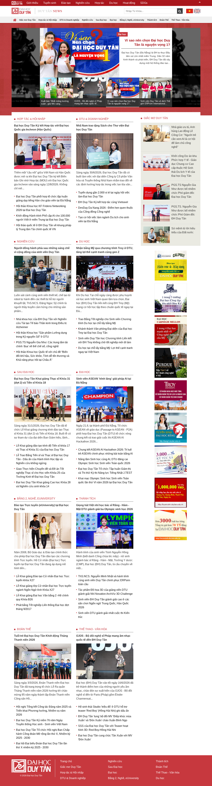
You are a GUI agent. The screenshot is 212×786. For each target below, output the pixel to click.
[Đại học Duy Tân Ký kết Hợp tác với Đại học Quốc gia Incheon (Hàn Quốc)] (42, 150)
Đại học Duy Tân (34, 775)
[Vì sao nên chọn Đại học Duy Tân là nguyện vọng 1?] (79, 53)
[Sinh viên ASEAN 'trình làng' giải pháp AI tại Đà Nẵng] (104, 404)
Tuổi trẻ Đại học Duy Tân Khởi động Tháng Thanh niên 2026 (41, 637)
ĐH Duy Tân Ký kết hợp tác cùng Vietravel (103, 202)
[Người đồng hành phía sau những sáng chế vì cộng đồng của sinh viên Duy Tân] (42, 273)
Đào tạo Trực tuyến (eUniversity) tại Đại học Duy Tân (41, 507)
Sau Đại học (101, 20)
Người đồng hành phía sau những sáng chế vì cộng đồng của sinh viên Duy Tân (42, 250)
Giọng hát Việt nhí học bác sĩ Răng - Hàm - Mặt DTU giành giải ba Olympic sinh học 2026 (104, 507)
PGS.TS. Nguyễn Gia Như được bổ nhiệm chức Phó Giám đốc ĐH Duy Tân (184, 212)
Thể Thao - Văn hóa (180, 20)
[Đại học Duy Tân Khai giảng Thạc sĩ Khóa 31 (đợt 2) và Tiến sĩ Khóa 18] (42, 404)
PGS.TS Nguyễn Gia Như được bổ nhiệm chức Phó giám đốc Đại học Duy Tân (183, 191)
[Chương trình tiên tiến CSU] (171, 266)
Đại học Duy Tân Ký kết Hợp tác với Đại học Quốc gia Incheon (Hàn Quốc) (41, 127)
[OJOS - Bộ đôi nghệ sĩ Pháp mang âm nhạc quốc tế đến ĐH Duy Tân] (104, 661)
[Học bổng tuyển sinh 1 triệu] (171, 493)
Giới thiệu (32, 2)
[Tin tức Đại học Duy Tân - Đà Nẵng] (37, 10)
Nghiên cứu (87, 20)
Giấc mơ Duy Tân (27, 20)
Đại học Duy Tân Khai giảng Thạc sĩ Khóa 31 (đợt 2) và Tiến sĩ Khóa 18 (42, 380)
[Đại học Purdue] (171, 363)
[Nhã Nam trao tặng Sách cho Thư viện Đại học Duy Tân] (104, 150)
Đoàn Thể (164, 20)
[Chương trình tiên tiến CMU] (171, 330)
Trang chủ (66, 761)
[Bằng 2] (171, 428)
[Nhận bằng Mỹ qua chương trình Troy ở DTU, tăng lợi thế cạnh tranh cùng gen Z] (104, 273)
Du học (84, 241)
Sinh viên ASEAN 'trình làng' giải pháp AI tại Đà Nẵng (103, 380)
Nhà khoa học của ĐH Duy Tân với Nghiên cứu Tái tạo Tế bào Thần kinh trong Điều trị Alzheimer (41, 323)
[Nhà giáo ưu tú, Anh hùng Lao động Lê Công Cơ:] (156, 133)
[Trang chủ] (14, 20)
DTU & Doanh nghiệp (69, 20)
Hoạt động (129, 2)
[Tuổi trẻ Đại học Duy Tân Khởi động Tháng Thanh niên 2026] (42, 661)
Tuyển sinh (49, 2)
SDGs (143, 2)
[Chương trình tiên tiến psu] (171, 298)
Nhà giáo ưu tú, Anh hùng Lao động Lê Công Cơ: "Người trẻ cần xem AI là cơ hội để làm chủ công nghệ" (183, 137)
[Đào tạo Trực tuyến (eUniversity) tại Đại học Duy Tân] (42, 530)
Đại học (113, 20)
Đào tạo (66, 2)
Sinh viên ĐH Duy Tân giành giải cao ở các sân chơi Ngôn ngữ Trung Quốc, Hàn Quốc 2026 (103, 603)
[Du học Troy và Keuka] (171, 395)
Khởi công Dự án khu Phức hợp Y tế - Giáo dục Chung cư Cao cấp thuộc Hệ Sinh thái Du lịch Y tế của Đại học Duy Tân (184, 166)
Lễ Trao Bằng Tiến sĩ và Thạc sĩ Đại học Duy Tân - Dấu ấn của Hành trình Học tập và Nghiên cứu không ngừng (42, 459)
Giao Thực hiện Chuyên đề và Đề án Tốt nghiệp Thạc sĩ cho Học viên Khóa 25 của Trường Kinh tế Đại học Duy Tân (40, 472)
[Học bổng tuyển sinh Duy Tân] (171, 525)
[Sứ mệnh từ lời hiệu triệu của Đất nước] (156, 234)
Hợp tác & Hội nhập (47, 20)
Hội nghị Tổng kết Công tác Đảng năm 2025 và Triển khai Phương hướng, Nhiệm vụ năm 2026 (43, 710)
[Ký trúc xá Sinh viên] (171, 460)
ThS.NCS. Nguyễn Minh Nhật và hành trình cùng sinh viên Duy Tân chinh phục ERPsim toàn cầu (104, 580)
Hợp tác (99, 2)
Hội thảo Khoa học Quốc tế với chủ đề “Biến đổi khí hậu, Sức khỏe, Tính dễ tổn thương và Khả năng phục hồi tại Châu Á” (42, 356)
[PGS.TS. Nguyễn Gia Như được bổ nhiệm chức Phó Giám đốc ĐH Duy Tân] (156, 212)
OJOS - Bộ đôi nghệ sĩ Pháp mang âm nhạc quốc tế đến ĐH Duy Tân (103, 637)
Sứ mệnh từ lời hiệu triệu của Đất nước (183, 230)
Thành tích (152, 20)
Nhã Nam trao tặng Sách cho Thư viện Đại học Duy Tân (102, 127)
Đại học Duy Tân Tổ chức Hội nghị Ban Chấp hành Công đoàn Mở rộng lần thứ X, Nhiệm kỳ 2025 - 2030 (43, 733)
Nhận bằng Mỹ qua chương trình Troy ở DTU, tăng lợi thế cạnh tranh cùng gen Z (104, 250)
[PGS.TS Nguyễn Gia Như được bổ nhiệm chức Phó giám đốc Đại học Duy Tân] (156, 191)
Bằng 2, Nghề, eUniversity (132, 20)
